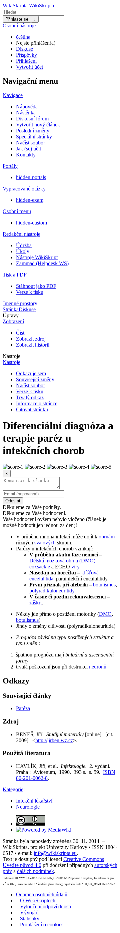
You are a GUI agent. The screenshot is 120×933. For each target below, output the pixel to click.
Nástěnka (26, 112)
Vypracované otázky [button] (24, 188)
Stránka (11, 309)
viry (75, 566)
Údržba (24, 245)
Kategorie (13, 789)
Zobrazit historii (32, 345)
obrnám (107, 536)
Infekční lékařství (34, 801)
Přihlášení (26, 61)
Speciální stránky (34, 136)
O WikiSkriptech (37, 900)
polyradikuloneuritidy (51, 590)
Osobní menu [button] (17, 211)
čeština (23, 37)
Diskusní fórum (32, 118)
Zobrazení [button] (13, 321)
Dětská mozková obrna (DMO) (62, 560)
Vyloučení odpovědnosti (45, 906)
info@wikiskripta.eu (55, 853)
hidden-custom (31, 222)
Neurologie (28, 807)
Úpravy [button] (11, 315)
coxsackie (39, 566)
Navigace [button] (13, 95)
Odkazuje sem (31, 373)
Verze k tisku (29, 292)
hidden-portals (31, 177)
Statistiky (29, 918)
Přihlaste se (16, 19)
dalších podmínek (35, 871)
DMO (105, 614)
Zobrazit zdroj (31, 339)
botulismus (104, 584)
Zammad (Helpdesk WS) (42, 263)
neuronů (97, 666)
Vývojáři (29, 912)
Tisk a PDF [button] (15, 275)
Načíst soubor (30, 142)
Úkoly (22, 251)
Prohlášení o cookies (41, 924)
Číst (20, 333)
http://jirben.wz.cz (54, 740)
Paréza (23, 708)
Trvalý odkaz (30, 397)
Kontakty (26, 154)
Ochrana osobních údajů (41, 894)
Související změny (35, 379)
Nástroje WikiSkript (37, 257)
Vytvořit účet (29, 67)
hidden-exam (29, 200)
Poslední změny (32, 130)
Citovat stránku (32, 409)
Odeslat (12, 500)
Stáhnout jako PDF (36, 286)
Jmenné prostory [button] (20, 303)
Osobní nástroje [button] (19, 25)
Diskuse (24, 49)
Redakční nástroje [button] (21, 234)
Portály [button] (10, 166)
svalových (45, 542)
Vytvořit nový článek (38, 124)
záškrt (35, 602)
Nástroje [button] (11, 356)
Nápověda (27, 106)
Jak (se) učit (28, 148)
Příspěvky (26, 55)
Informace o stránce (36, 403)
